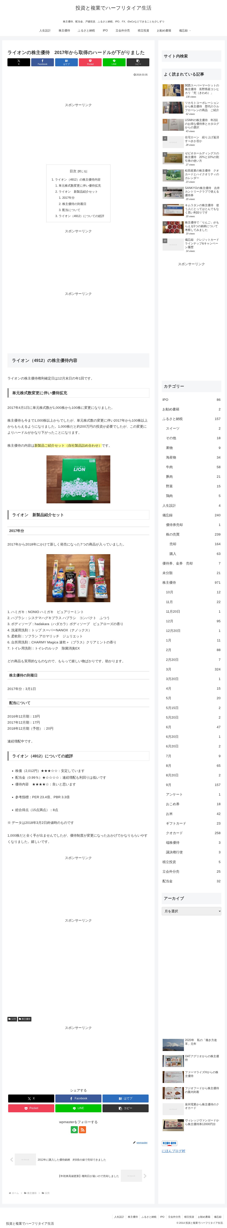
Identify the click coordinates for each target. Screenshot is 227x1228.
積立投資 (189, 1216)
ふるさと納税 (149, 1216)
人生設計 (119, 1216)
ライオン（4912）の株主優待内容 (78, 179)
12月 (13, 1019)
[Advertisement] (78, 87)
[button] (138, 62)
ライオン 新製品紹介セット (78, 191)
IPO (162, 1216)
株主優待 (26, 1019)
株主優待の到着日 (74, 204)
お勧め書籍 (204, 1216)
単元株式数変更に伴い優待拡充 (80, 185)
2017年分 (68, 197)
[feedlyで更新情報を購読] (74, 1129)
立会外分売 (174, 1216)
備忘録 (218, 1216)
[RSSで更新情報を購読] (82, 1129)
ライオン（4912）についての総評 (81, 216)
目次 (73, 171)
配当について (71, 210)
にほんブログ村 (173, 1151)
